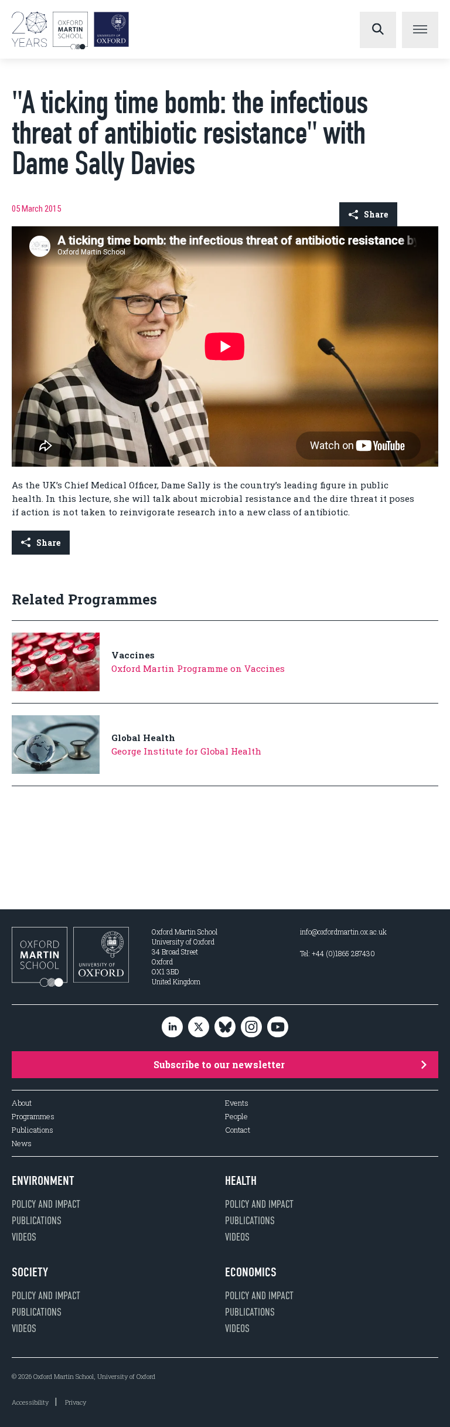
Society (30, 1272)
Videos (24, 1237)
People (236, 1116)
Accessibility (30, 1402)
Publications (32, 1130)
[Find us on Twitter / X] (198, 1028)
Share (376, 214)
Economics (251, 1272)
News (22, 1143)
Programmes (33, 1116)
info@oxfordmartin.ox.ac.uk (343, 931)
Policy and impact (46, 1204)
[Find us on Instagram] (251, 1028)
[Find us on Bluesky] (225, 1028)
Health (241, 1180)
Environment (43, 1180)
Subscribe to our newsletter (219, 1064)
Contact (237, 1130)
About (22, 1103)
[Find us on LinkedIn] (172, 1028)
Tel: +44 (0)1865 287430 (337, 953)
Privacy (75, 1402)
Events (236, 1103)
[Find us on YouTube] (277, 1028)
